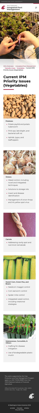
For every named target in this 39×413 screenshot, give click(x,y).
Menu (36, 7)
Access (12, 408)
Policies (19, 408)
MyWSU (26, 408)
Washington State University (11, 1)
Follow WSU (19, 410)
